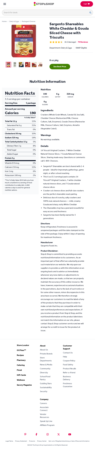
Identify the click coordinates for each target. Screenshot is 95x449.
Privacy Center (42, 441)
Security (43, 391)
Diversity (44, 372)
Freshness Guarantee (67, 385)
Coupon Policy (69, 360)
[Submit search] (90, 12)
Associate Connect (44, 408)
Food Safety (68, 364)
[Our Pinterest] (25, 434)
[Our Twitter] (58, 434)
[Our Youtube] (69, 434)
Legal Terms (9, 441)
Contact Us (68, 353)
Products (32, 441)
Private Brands (46, 354)
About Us (44, 350)
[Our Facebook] (36, 434)
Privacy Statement (21, 441)
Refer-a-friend (69, 372)
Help (65, 356)
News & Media (46, 364)
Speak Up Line (46, 421)
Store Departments (46, 359)
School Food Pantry (45, 378)
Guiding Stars (46, 383)
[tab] (8, 64)
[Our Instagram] (47, 434)
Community (45, 368)
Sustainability (46, 387)
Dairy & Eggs (14, 21)
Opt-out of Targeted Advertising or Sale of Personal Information (69, 441)
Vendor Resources (44, 415)
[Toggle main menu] (4, 4)
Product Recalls (69, 368)
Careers (43, 403)
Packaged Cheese (28, 21)
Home (4, 21)
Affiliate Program (47, 425)
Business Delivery (67, 378)
